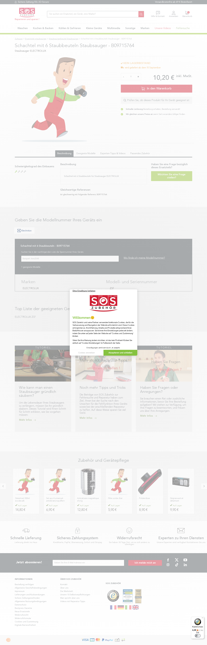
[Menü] (202, 618)
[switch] (198, 635)
